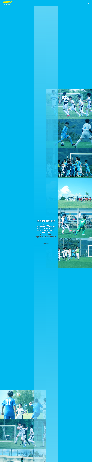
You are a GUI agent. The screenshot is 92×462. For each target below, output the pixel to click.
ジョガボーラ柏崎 (7, 4)
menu (88, 3)
